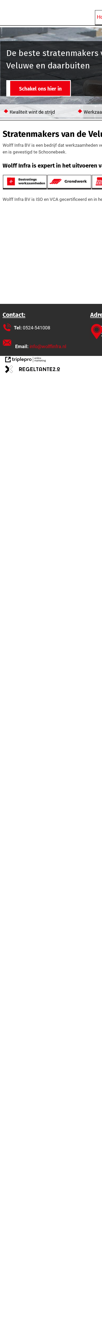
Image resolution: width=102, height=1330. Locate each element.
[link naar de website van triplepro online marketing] (25, 360)
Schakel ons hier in (40, 89)
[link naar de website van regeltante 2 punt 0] (32, 370)
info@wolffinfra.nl (48, 346)
